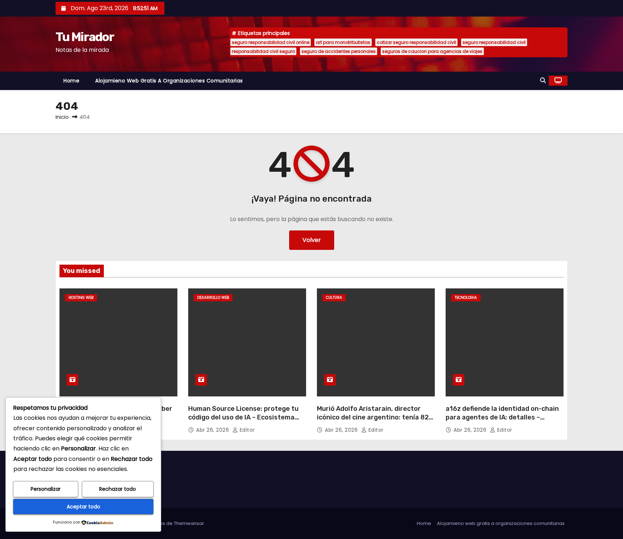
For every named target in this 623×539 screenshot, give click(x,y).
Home (71, 80)
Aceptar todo (83, 506)
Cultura (334, 297)
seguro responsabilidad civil (494, 42)
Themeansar (189, 523)
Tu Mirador (85, 37)
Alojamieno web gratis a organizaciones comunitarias (169, 80)
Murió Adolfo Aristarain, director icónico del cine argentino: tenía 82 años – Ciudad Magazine (373, 417)
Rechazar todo (117, 489)
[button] (543, 80)
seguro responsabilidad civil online (270, 42)
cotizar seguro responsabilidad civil (416, 42)
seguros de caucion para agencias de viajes (432, 51)
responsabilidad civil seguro (263, 51)
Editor (246, 430)
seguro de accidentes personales (338, 51)
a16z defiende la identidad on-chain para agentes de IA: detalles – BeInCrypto (502, 417)
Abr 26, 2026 (213, 430)
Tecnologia (466, 297)
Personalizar (46, 489)
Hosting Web (81, 297)
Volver (311, 240)
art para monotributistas (343, 42)
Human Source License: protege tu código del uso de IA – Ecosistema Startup (243, 417)
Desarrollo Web (213, 297)
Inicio (62, 117)
